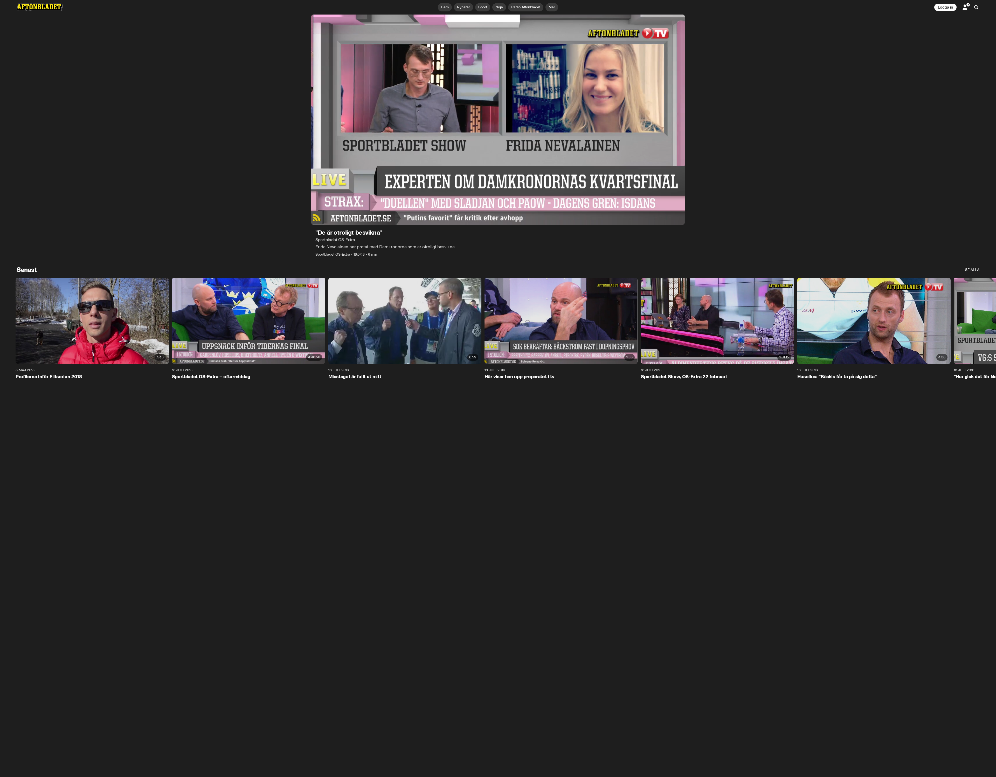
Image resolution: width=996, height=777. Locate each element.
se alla (972, 270)
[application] (498, 120)
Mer (552, 7)
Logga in (945, 7)
